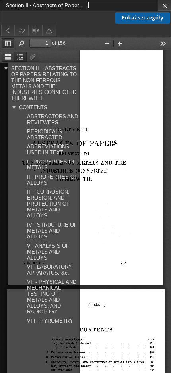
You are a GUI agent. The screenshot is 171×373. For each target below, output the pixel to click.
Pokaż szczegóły (142, 17)
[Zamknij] (164, 5)
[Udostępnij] (8, 30)
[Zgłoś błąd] (49, 30)
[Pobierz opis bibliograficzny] (35, 30)
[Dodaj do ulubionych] (21, 30)
